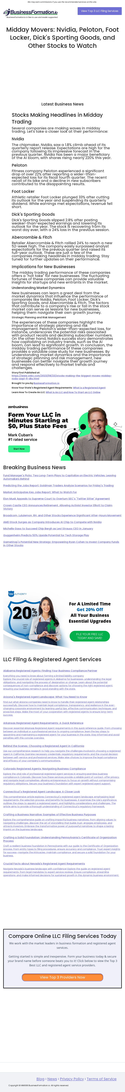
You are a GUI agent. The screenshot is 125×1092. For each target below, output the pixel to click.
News (52, 1079)
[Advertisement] (62, 74)
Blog (40, 1079)
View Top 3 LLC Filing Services (99, 11)
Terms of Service (102, 1079)
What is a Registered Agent (89, 387)
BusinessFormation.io (47, 383)
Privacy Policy (72, 1079)
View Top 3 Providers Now (62, 977)
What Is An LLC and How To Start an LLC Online (73, 392)
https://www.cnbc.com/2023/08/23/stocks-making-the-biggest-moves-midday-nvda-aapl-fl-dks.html (62, 377)
